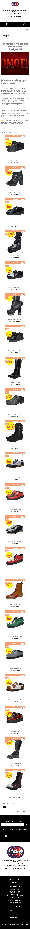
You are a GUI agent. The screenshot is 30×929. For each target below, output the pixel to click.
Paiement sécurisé (15, 892)
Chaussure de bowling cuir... (15, 541)
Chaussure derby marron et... (15, 700)
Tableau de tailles (15, 894)
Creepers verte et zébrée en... (15, 636)
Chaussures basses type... (15, 160)
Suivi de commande (15, 911)
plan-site (15, 899)
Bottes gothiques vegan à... (15, 255)
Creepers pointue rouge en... (15, 573)
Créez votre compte (15, 917)
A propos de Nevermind (15, 902)
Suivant (10, 807)
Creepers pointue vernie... (15, 224)
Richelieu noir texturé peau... (15, 414)
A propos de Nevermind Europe (15, 900)
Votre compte (15, 907)
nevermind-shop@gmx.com (18, 868)
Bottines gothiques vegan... (15, 319)
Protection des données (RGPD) (15, 895)
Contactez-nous (15, 897)
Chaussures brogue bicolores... (15, 477)
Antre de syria (15, 882)
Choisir (15, 128)
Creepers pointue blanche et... (15, 287)
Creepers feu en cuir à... (15, 731)
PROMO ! (6, 36)
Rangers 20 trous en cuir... (15, 763)
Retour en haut (21, 812)
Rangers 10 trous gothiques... (15, 795)
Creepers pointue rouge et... (15, 509)
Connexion (15, 914)
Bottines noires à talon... (15, 192)
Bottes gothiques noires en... (15, 446)
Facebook (2, 836)
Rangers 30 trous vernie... (15, 382)
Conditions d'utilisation (15, 891)
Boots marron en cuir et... (15, 604)
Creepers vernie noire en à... (15, 351)
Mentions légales (15, 889)
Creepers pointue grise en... (15, 668)
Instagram (6, 836)
